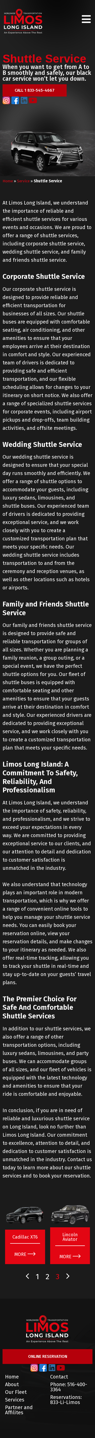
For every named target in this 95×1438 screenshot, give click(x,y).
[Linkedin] (24, 100)
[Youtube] (33, 100)
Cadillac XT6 (25, 1237)
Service (23, 181)
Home (8, 181)
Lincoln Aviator (70, 1237)
